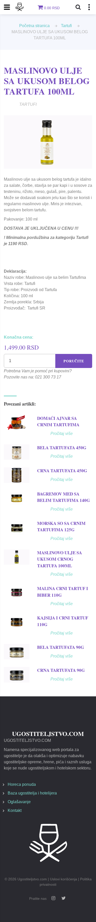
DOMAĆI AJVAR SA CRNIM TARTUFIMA (58, 421)
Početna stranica (34, 26)
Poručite (73, 361)
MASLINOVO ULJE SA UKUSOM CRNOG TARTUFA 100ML (59, 559)
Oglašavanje (19, 802)
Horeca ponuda (22, 784)
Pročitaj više (61, 433)
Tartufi (66, 26)
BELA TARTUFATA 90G (60, 647)
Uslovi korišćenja (63, 879)
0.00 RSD (52, 8)
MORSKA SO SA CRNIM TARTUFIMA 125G (61, 526)
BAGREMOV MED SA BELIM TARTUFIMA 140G (63, 497)
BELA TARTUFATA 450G (61, 447)
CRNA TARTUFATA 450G (62, 470)
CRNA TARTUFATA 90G (61, 670)
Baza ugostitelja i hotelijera (32, 793)
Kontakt (15, 810)
